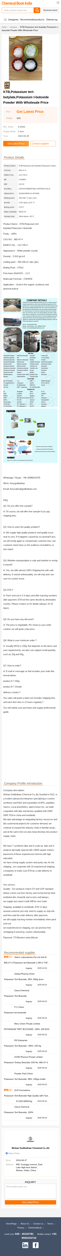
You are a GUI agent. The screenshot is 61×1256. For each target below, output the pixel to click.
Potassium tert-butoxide (15, 1012)
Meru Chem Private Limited (27, 1023)
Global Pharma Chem (24, 974)
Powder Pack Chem (23, 1073)
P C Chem (19, 1007)
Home (4, 27)
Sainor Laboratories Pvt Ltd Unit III (30, 957)
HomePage (11, 1223)
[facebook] (36, 1245)
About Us (25, 1223)
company (13, 27)
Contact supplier (40, 143)
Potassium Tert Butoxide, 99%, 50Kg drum (24, 979)
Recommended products (32, 19)
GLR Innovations (22, 1090)
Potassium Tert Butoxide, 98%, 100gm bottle (24, 1079)
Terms (50, 1223)
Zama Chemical (21, 990)
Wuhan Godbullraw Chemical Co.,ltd (30, 1148)
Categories (13, 19)
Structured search (50, 10)
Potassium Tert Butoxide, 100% (18, 1112)
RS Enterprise (20, 1040)
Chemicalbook (35, 1227)
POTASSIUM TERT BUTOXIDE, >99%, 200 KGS (26, 1029)
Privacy (20, 1227)
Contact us (38, 1223)
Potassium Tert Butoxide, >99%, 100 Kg (22, 1046)
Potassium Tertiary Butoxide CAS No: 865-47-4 (26, 1062)
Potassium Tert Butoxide (15, 996)
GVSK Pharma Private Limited (28, 1057)
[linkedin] (25, 1245)
